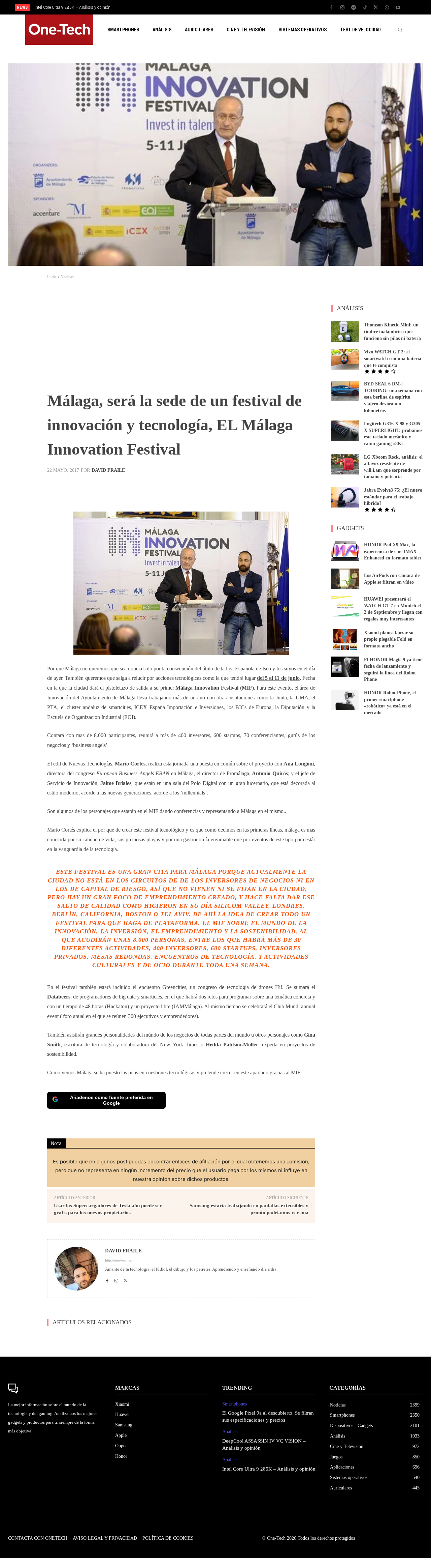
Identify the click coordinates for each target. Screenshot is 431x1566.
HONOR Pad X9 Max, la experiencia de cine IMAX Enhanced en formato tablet (392, 551)
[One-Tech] (55, 1389)
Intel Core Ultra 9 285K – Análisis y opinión (72, 7)
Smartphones (234, 1403)
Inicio (51, 276)
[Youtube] (398, 7)
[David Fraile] (76, 1268)
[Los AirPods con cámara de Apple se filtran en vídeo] (345, 579)
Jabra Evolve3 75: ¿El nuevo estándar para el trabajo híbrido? (393, 497)
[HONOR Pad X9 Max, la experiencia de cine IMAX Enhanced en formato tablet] (345, 551)
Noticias (67, 276)
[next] (238, 7)
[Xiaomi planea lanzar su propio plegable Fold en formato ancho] (345, 639)
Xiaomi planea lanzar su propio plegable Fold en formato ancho (388, 639)
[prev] (227, 7)
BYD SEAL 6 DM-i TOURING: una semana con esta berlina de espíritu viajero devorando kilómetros (393, 397)
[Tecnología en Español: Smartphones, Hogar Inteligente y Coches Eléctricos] (59, 29)
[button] (400, 29)
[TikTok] (364, 7)
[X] (375, 7)
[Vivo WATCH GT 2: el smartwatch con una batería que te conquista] (345, 359)
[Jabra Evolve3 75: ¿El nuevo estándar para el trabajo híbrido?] (345, 497)
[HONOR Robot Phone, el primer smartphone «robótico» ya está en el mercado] (345, 700)
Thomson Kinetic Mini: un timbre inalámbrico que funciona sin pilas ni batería (392, 331)
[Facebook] (331, 7)
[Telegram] (353, 7)
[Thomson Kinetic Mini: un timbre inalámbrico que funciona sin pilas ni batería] (345, 331)
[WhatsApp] (387, 7)
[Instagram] (342, 7)
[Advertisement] (181, 338)
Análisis (229, 1431)
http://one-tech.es (118, 1260)
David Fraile (108, 470)
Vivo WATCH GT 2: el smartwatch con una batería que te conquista (392, 358)
